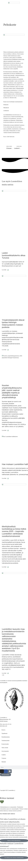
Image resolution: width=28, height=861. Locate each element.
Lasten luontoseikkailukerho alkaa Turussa (13, 255)
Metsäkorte (6, 107)
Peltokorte (5, 104)
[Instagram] (2, 771)
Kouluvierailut (5, 744)
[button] (0, 817)
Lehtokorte (6, 110)
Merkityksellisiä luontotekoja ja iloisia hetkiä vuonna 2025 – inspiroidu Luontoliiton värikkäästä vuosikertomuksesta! (14, 531)
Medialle (4, 761)
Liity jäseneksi (5, 751)
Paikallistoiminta (6, 737)
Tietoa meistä (5, 747)
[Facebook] (6, 771)
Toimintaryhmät (5, 740)
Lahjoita (4, 754)
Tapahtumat (4, 733)
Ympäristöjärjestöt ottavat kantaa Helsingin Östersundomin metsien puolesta (13, 323)
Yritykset (4, 758)
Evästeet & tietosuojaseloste (7, 783)
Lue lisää (4, 269)
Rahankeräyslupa (4, 785)
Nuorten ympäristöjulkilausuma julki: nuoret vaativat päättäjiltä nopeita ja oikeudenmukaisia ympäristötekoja (12, 391)
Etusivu (3, 730)
